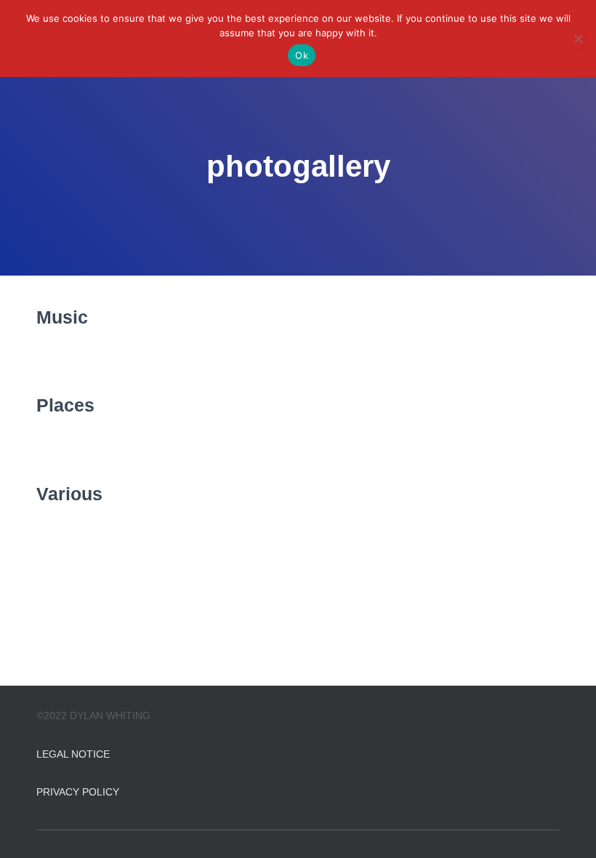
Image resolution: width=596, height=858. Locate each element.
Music (62, 317)
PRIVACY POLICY (77, 792)
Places (65, 405)
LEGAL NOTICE (73, 754)
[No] (578, 38)
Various (69, 494)
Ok (301, 55)
